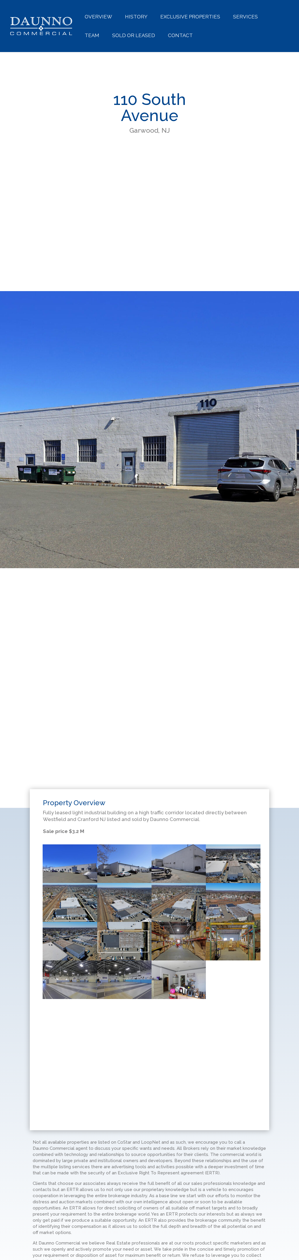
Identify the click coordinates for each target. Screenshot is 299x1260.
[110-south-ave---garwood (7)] (179, 844)
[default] (233, 844)
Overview (98, 17)
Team (92, 35)
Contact (180, 35)
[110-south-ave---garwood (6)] (124, 844)
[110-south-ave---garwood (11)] (233, 922)
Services (245, 17)
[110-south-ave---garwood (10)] (179, 922)
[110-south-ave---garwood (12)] (179, 960)
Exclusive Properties (190, 17)
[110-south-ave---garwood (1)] (70, 844)
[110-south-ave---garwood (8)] (124, 960)
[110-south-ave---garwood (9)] (70, 960)
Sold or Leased (133, 35)
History (136, 17)
